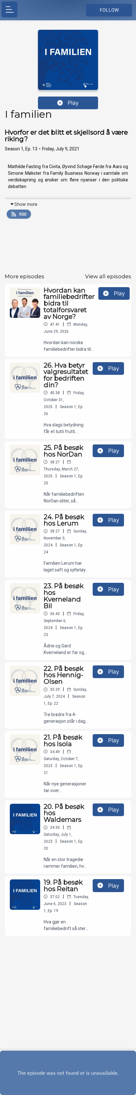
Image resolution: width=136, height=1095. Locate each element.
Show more (25, 204)
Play (73, 102)
